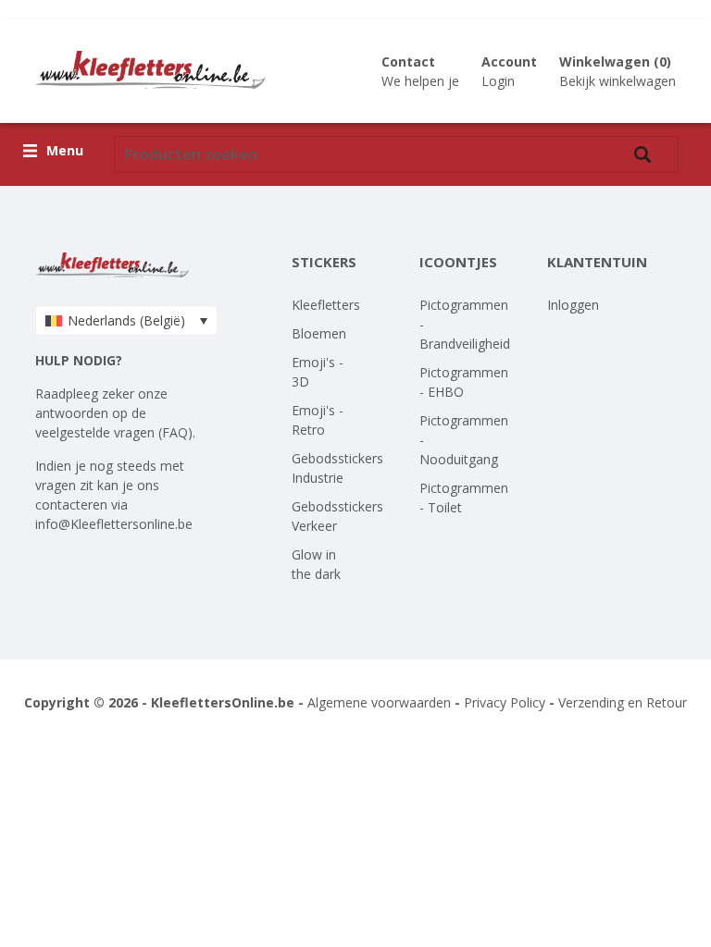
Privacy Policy (504, 702)
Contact (408, 61)
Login (498, 81)
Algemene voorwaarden (379, 702)
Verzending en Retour (622, 702)
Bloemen (319, 333)
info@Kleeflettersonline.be (114, 524)
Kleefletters (326, 305)
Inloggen (573, 305)
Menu (64, 151)
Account (509, 61)
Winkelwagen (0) (615, 61)
